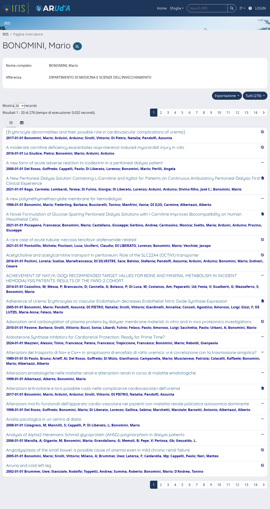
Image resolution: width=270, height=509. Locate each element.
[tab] (11, 122)
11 (228, 112)
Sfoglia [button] (175, 8)
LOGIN (260, 8)
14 (255, 112)
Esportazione (226, 95)
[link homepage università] (53, 8)
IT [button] (241, 8)
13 (246, 112)
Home (162, 8)
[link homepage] (15, 8)
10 (219, 112)
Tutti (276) (254, 95)
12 (237, 112)
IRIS (6, 34)
